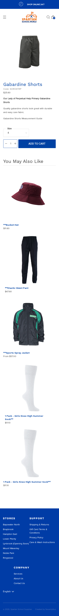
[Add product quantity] (15, 144)
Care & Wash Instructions (42, 542)
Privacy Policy (36, 537)
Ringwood (8, 557)
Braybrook (8, 529)
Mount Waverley (11, 548)
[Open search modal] (48, 17)
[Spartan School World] (29, 17)
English (7, 591)
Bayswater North (11, 524)
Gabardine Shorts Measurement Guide (22, 118)
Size (9, 128)
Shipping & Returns (39, 524)
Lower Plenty (9, 538)
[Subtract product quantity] (6, 144)
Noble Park (8, 553)
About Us (18, 578)
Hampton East (10, 534)
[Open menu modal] (4, 17)
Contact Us (19, 583)
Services (18, 573)
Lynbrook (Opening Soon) (16, 543)
